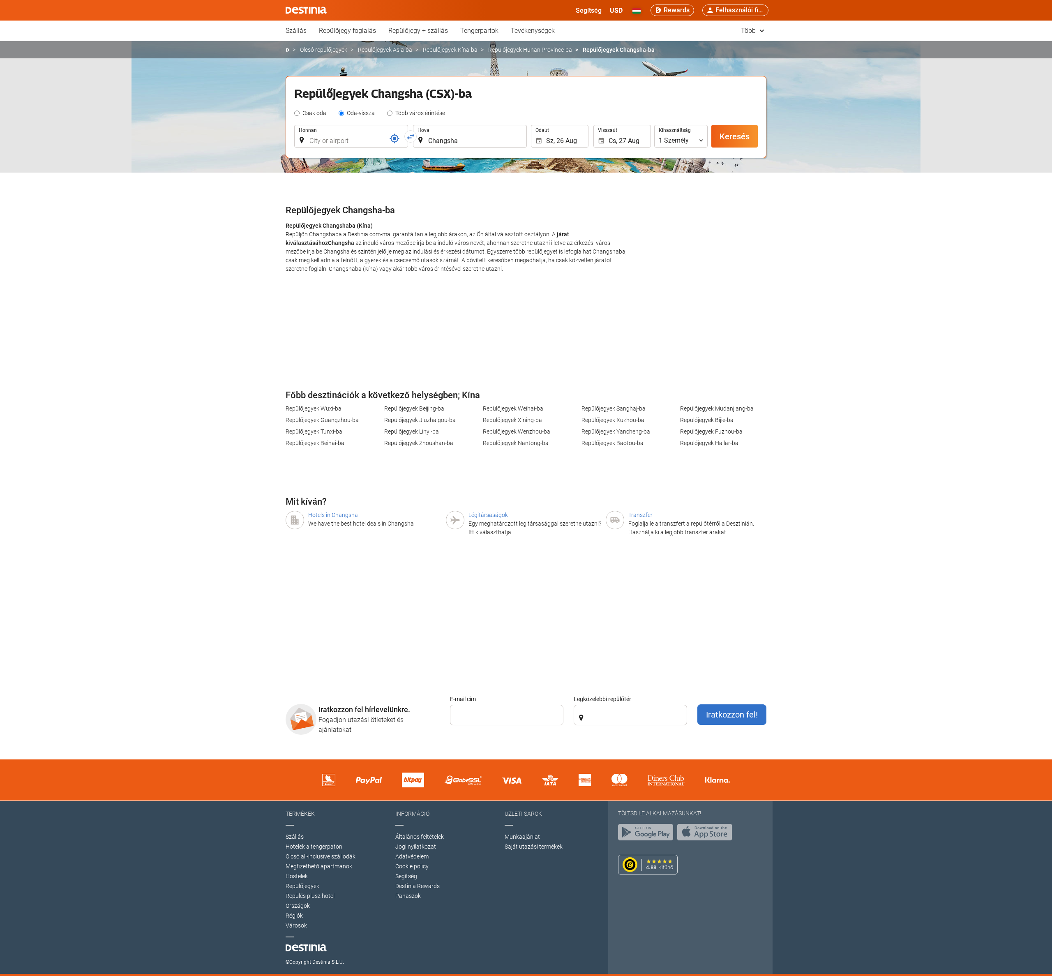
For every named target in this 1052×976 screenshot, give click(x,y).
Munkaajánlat (522, 836)
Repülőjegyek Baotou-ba (612, 443)
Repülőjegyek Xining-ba (512, 420)
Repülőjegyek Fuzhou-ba (711, 431)
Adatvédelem (412, 856)
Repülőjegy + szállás (418, 31)
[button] (616, 10)
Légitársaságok (488, 515)
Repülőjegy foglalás (347, 31)
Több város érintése (420, 113)
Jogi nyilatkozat (415, 846)
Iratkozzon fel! (732, 715)
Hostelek (297, 876)
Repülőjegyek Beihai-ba (315, 443)
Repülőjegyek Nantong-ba (516, 443)
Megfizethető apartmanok (319, 866)
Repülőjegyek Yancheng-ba (615, 431)
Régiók (294, 915)
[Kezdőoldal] (287, 50)
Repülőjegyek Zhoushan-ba (418, 443)
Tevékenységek (533, 31)
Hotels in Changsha (333, 515)
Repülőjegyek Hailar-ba (709, 443)
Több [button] (749, 31)
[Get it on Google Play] (647, 834)
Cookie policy (412, 866)
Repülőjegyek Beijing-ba (414, 408)
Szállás (296, 31)
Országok (298, 905)
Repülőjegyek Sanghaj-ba (613, 408)
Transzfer (640, 515)
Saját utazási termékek (534, 846)
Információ (412, 813)
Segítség (406, 876)
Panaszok (408, 896)
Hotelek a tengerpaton (314, 846)
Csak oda (314, 113)
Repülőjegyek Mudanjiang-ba (717, 408)
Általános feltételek (419, 836)
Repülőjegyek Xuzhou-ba (612, 420)
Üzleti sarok (523, 813)
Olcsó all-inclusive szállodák (320, 856)
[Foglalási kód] (394, 138)
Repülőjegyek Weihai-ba (513, 408)
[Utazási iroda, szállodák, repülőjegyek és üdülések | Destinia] (306, 10)
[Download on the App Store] (706, 834)
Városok (296, 925)
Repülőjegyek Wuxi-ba (313, 408)
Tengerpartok (479, 31)
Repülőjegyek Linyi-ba (411, 431)
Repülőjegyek (302, 886)
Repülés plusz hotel (310, 896)
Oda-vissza (361, 113)
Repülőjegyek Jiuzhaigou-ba (420, 420)
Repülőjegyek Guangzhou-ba (322, 420)
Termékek (300, 813)
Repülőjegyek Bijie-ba (707, 420)
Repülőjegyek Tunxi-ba (314, 431)
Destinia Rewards (417, 886)
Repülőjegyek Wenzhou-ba (516, 431)
